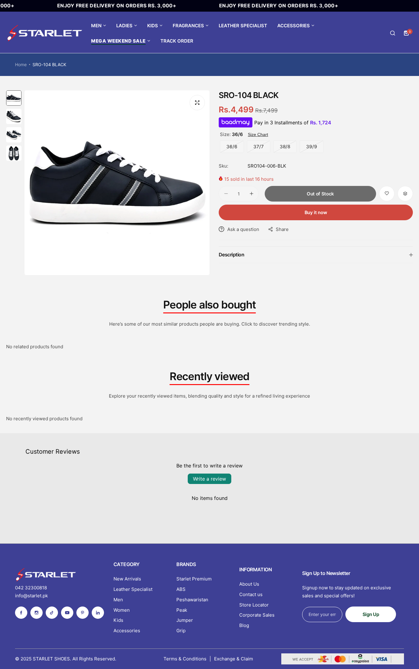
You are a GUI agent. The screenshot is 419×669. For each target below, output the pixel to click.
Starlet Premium (194, 579)
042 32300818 (31, 588)
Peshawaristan (192, 600)
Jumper (184, 620)
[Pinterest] (82, 613)
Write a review (209, 479)
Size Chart (258, 134)
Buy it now (316, 212)
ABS (181, 589)
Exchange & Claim (233, 659)
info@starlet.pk (31, 596)
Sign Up (371, 614)
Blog (244, 625)
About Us (249, 584)
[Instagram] (36, 613)
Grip (181, 630)
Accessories (126, 630)
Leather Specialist (132, 589)
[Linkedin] (98, 613)
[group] (117, 182)
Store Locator (254, 605)
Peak (181, 610)
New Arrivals (127, 579)
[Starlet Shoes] (44, 33)
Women (121, 610)
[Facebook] (21, 613)
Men (118, 600)
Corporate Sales (257, 615)
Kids (118, 620)
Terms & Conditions (184, 659)
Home (21, 64)
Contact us (251, 594)
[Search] (392, 33)
